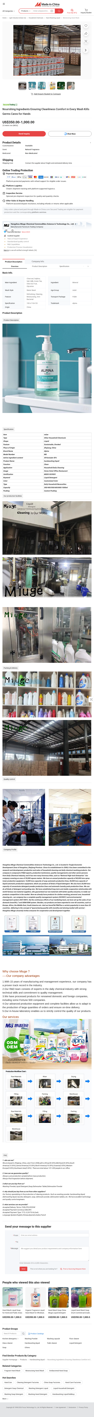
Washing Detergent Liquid (38, 1388)
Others (27, 1347)
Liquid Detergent (75, 1343)
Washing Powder (31, 1338)
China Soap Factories (52, 1382)
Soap (4, 1347)
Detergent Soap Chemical (14, 1388)
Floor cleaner (74, 1338)
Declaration (72, 1407)
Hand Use (8, 1382)
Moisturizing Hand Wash (71, 18)
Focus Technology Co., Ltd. (31, 1407)
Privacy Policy (83, 1407)
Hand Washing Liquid (53, 18)
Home (4, 18)
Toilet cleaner (52, 1343)
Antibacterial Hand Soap (58, 1370)
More (4, 1399)
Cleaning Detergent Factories (28, 1382)
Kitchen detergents (9, 1338)
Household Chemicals (36, 18)
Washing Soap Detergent (13, 1394)
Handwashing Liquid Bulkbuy (63, 1394)
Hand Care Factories (73, 1382)
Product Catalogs (37, 1333)
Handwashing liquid (32, 1343)
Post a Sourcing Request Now (73, 1269)
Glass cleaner (7, 1343)
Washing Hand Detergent (37, 1394)
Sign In (6, 250)
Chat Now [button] (71, 134)
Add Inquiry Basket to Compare (47, 94)
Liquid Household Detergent (63, 1388)
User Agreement (60, 1407)
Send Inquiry (24, 134)
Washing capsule (53, 1338)
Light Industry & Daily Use (17, 18)
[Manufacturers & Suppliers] (47, 4)
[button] (83, 266)
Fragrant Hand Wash (12, 1370)
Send (23, 1269)
